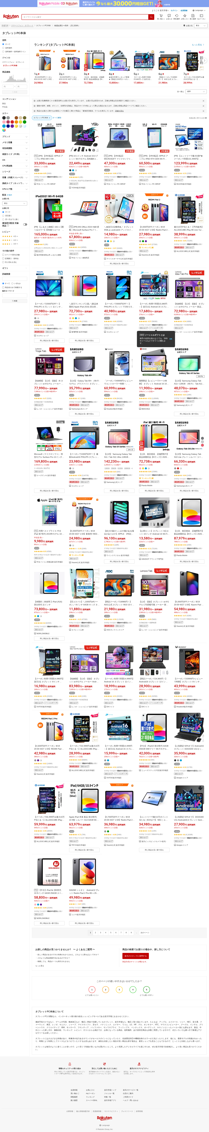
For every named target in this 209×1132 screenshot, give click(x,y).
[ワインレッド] (8, 122)
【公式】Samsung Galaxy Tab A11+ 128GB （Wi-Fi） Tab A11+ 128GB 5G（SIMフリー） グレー (189, 384)
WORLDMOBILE (43, 634)
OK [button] (170, 339)
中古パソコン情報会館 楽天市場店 (50, 562)
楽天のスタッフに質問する (136, 956)
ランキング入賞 (148, 248)
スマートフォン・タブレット (22, 26)
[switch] (25, 224)
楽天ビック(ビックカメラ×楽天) (154, 841)
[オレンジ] (16, 122)
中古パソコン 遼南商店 (80, 258)
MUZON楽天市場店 (184, 184)
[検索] (151, 17)
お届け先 (5, 199)
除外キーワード (8, 291)
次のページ (145, 933)
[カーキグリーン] (24, 118)
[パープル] (12, 126)
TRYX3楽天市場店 (79, 845)
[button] (199, 11)
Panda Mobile (147, 486)
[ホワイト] (12, 118)
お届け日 (5, 208)
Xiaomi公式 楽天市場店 (150, 255)
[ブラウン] (16, 118)
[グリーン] (24, 122)
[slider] (2, 82)
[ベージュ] (20, 118)
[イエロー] (20, 122)
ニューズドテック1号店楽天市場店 (155, 770)
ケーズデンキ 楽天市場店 (46, 475)
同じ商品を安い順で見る (119, 264)
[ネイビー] (8, 126)
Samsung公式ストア (80, 409)
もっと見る (39, 966)
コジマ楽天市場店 (78, 915)
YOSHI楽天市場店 (78, 188)
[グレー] (8, 118)
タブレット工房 (78, 630)
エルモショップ (43, 336)
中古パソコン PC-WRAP (46, 184)
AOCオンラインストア (115, 630)
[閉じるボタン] (203, 101)
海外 (10, 195)
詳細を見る (119, 111)
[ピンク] (4, 122)
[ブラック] (4, 118)
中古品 (4, 107)
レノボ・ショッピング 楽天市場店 (190, 332)
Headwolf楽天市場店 (115, 409)
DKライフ (110, 707)
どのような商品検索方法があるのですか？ (54, 958)
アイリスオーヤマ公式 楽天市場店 (120, 259)
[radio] (3, 44)
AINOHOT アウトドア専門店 (152, 559)
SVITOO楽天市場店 (44, 707)
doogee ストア (182, 778)
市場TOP (5, 26)
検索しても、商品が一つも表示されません (54, 961)
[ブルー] (4, 126)
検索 (15, 92)
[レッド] (12, 122)
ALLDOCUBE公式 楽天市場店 (188, 251)
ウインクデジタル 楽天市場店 (118, 555)
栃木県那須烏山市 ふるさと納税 (49, 255)
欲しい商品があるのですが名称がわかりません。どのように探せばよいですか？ (68, 955)
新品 (4, 104)
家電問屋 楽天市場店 (79, 332)
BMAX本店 (146, 409)
